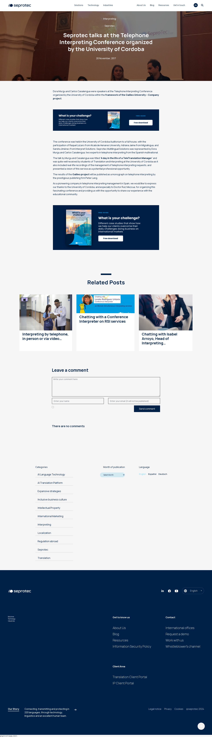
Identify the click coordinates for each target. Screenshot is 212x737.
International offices (180, 628)
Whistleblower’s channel (183, 646)
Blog (152, 5)
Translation (44, 558)
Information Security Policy (132, 646)
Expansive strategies (49, 491)
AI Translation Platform (50, 482)
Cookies (179, 709)
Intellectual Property (49, 508)
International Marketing (50, 516)
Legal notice (154, 709)
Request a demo (177, 634)
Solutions (78, 5)
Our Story (13, 709)
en (196, 5)
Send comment (147, 408)
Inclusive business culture (52, 499)
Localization (44, 533)
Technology (93, 5)
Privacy (168, 709)
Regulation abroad (48, 541)
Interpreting (109, 18)
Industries (108, 5)
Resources (163, 5)
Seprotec (110, 25)
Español (152, 474)
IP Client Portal (123, 683)
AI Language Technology (51, 474)
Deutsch (162, 474)
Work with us (175, 640)
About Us (141, 5)
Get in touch (179, 5)
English (142, 474)
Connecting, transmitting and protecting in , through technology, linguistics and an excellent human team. (47, 712)
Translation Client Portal (130, 677)
